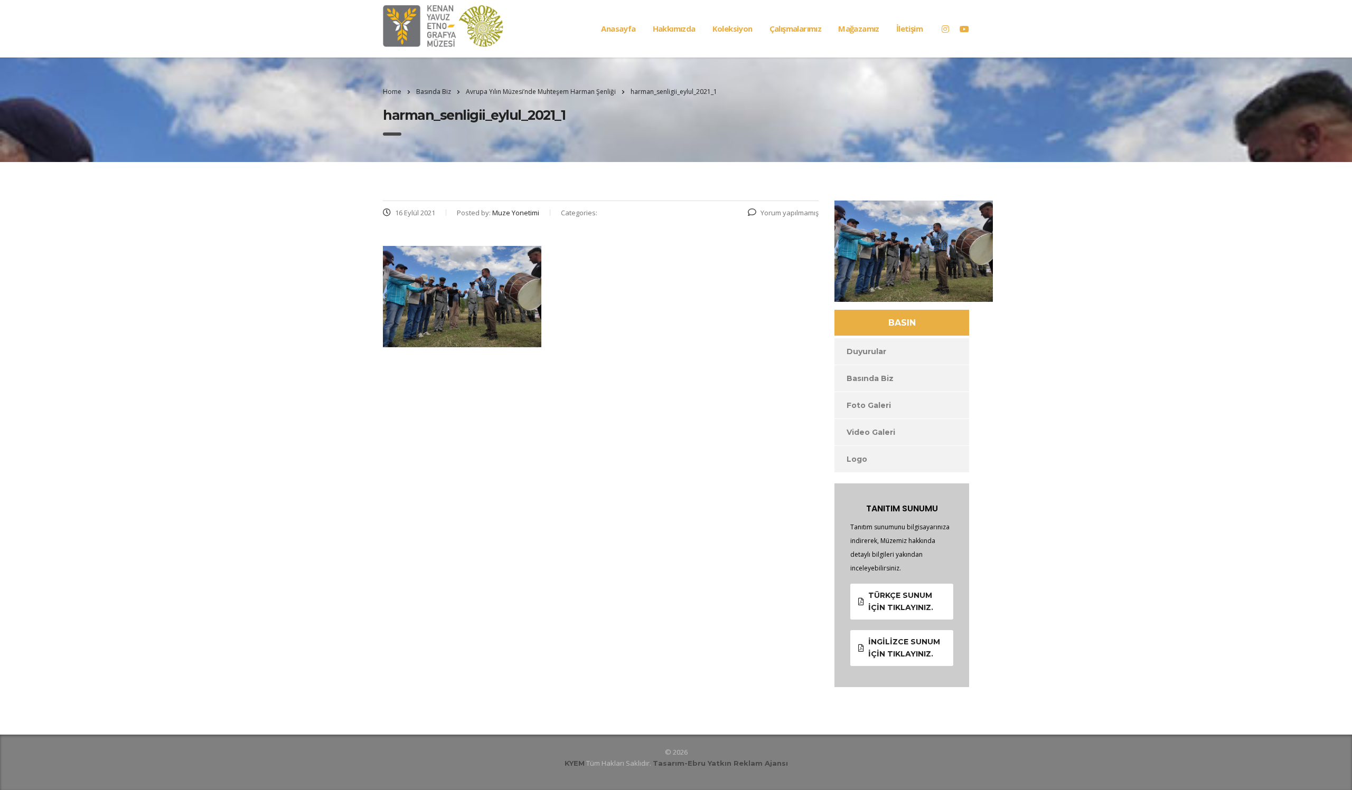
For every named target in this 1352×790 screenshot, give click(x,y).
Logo (857, 459)
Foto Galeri (869, 405)
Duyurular (866, 351)
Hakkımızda (674, 28)
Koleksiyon (732, 28)
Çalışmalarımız (795, 28)
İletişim (909, 28)
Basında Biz (870, 378)
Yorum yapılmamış (789, 212)
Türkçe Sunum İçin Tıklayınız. (900, 601)
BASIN (902, 323)
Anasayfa (618, 28)
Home (392, 91)
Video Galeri (871, 432)
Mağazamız (858, 28)
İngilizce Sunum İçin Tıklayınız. (904, 648)
